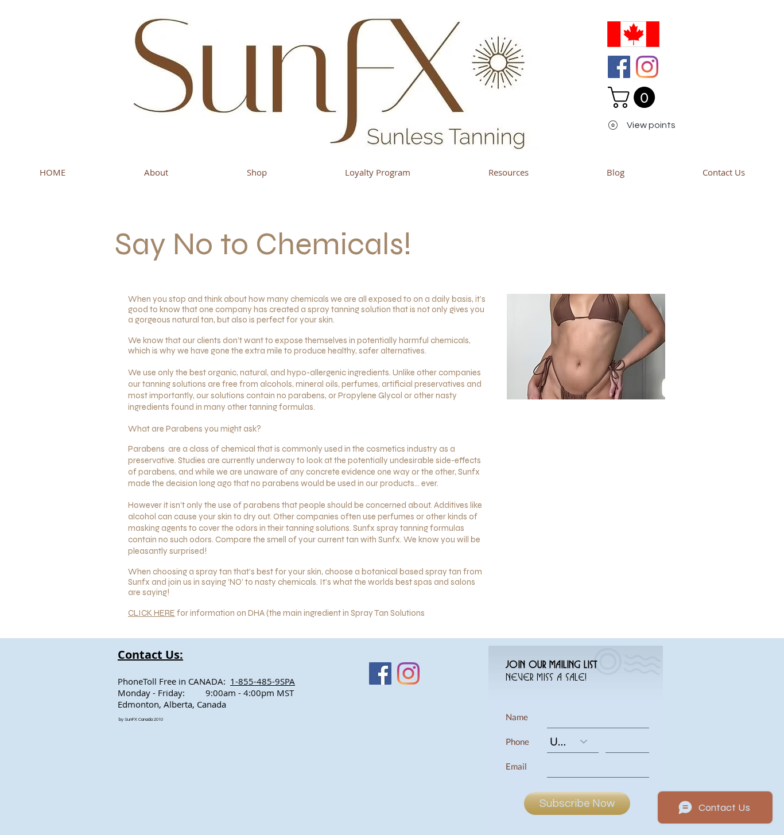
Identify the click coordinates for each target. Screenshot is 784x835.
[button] (634, 97)
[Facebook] (619, 67)
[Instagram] (647, 67)
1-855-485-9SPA (262, 681)
